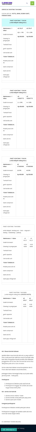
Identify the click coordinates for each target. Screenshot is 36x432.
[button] (27, 3)
